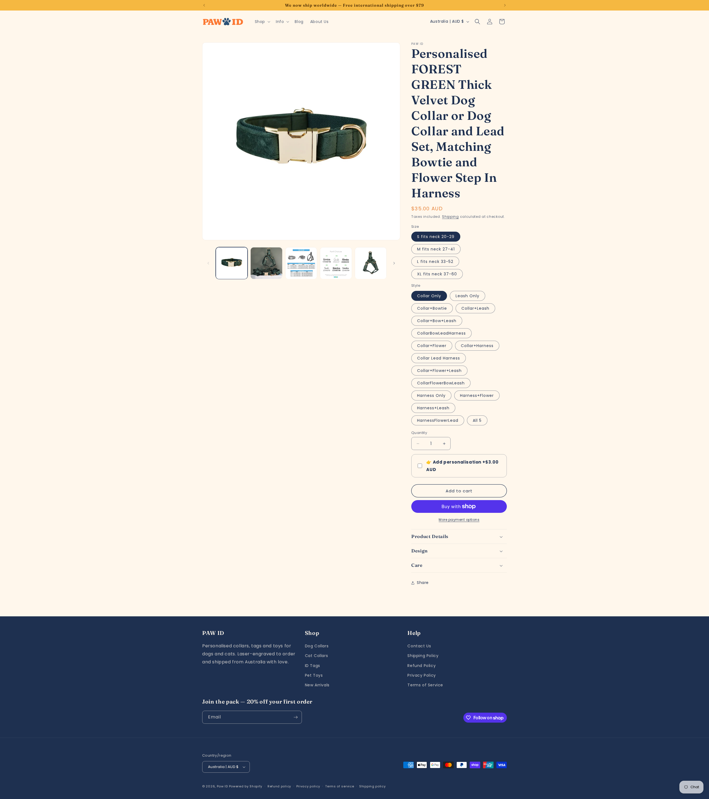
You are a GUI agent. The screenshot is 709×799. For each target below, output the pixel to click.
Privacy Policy (421, 675)
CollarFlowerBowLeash (441, 383)
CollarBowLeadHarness (441, 333)
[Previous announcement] (204, 5)
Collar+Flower (431, 345)
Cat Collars (316, 655)
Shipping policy (372, 786)
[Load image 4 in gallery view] (336, 263)
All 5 (477, 420)
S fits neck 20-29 (435, 236)
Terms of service (339, 786)
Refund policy (279, 786)
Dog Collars (317, 646)
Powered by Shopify (246, 786)
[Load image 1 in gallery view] (232, 263)
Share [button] (423, 582)
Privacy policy (308, 786)
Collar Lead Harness (438, 358)
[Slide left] (208, 263)
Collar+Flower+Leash (439, 370)
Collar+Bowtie (432, 308)
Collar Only (429, 296)
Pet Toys (314, 675)
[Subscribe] (295, 717)
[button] (262, 21)
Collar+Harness (477, 345)
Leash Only (467, 296)
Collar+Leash (475, 308)
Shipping (450, 216)
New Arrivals (317, 685)
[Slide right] (394, 263)
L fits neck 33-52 (435, 261)
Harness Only (431, 395)
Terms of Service (425, 685)
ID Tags (312, 665)
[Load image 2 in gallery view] (266, 263)
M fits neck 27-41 (436, 249)
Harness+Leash (433, 408)
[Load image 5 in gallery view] (371, 263)
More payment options (459, 519)
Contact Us (419, 646)
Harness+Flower (477, 395)
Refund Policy (421, 665)
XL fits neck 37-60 (437, 274)
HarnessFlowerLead (437, 420)
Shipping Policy (422, 655)
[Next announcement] (505, 5)
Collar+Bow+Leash (436, 321)
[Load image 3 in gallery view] (301, 263)
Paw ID (222, 786)
